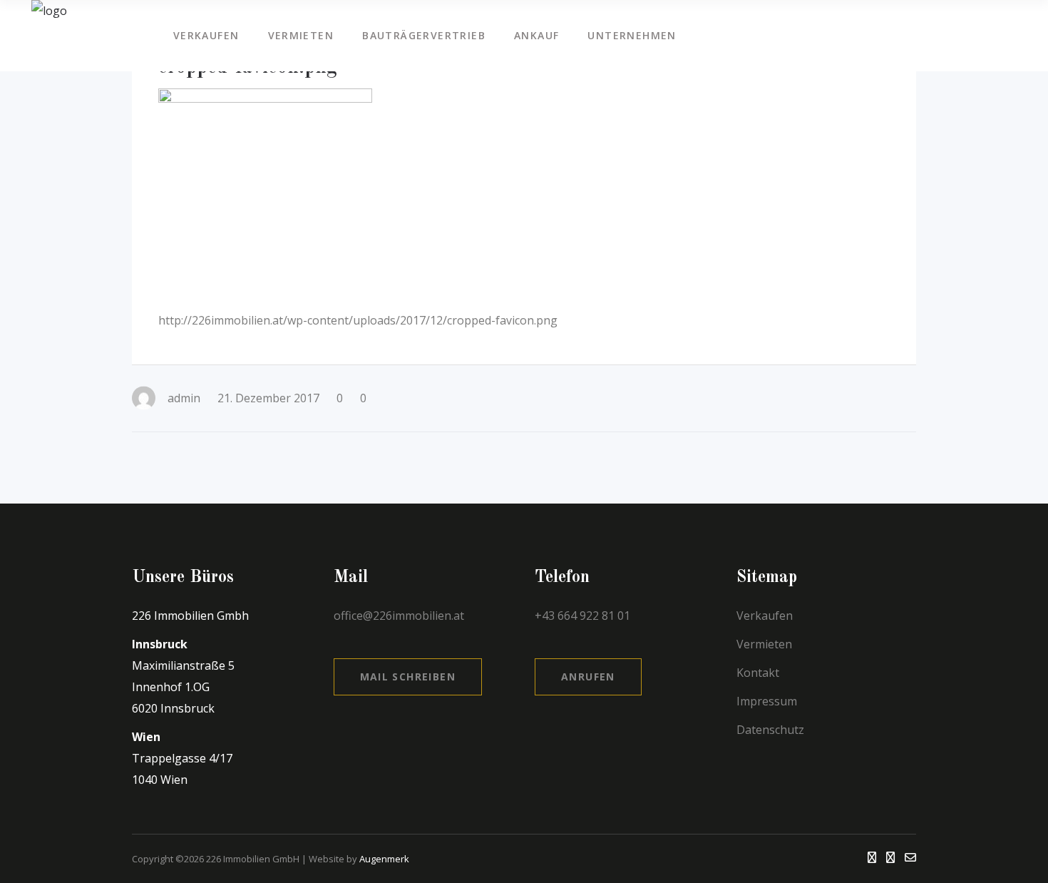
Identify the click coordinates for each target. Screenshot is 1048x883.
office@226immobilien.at (399, 615)
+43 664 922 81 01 (584, 615)
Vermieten (764, 644)
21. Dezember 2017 (268, 398)
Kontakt (757, 672)
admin (184, 398)
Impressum (766, 701)
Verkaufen (764, 615)
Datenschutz (770, 729)
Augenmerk (384, 858)
